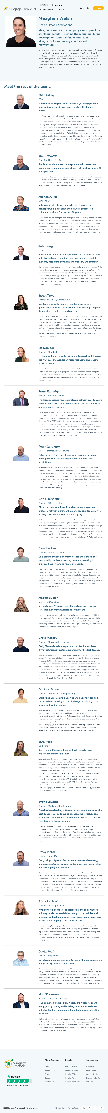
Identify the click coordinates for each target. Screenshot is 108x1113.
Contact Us (84, 8)
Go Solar (89, 1082)
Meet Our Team (51, 1070)
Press (47, 1074)
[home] (20, 9)
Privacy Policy (60, 1108)
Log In (98, 8)
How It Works (91, 1070)
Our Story (49, 1066)
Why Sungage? (71, 1066)
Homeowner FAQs (93, 1078)
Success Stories (71, 1070)
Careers (61, 10)
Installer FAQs (70, 1074)
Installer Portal (71, 1078)
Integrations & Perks (73, 1082)
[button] (44, 5)
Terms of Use (73, 1108)
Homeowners (57, 5)
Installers (44, 5)
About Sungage (46, 10)
